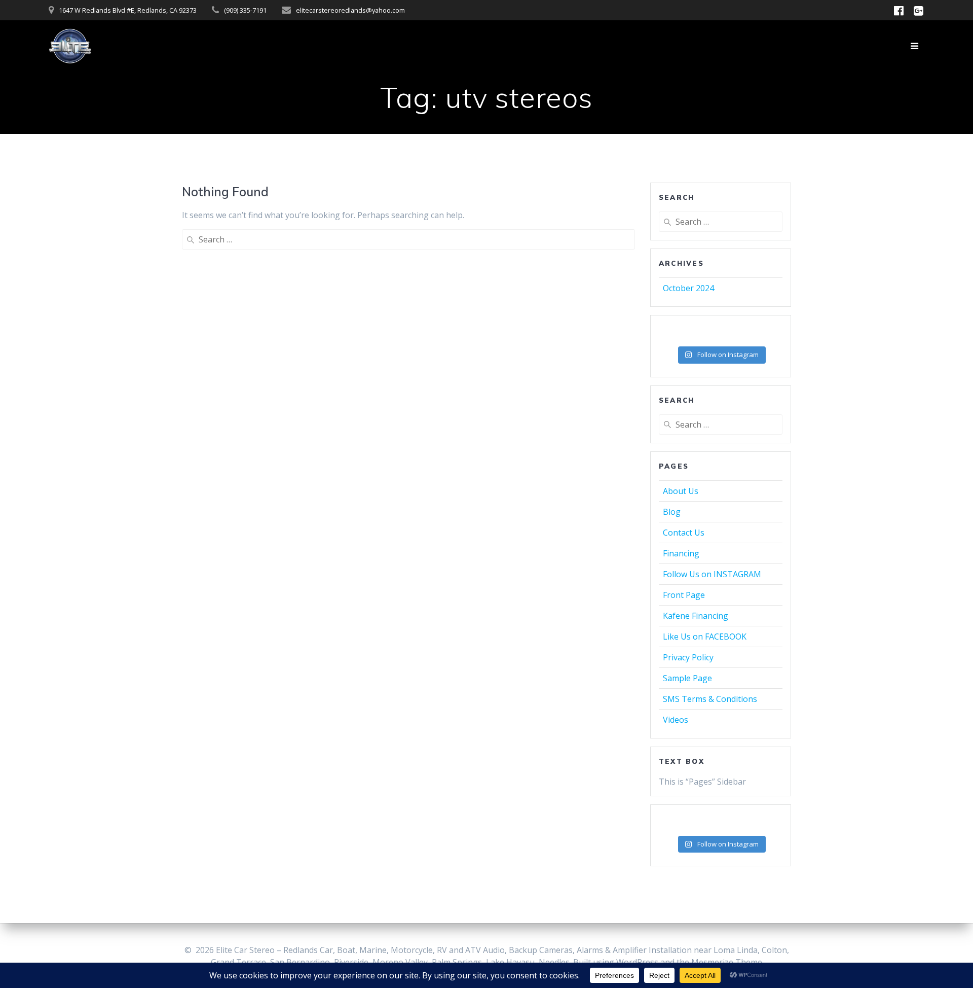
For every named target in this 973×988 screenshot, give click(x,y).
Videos (675, 719)
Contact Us (683, 532)
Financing (681, 553)
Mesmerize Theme (726, 962)
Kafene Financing (695, 615)
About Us (680, 491)
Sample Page (687, 678)
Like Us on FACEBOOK (704, 636)
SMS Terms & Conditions (710, 698)
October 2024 (688, 288)
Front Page (684, 595)
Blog (672, 511)
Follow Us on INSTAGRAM (712, 574)
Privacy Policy (688, 657)
